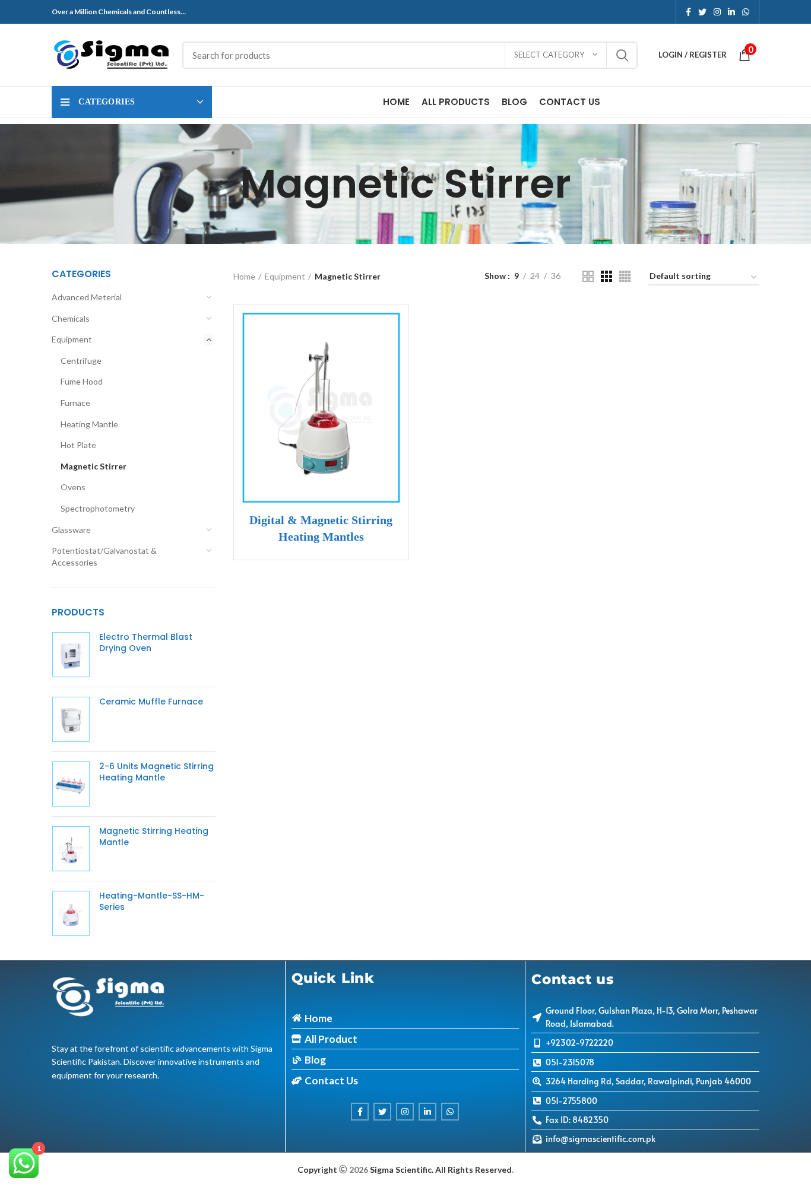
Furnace (75, 403)
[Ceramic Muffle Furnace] (71, 719)
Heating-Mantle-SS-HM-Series (151, 901)
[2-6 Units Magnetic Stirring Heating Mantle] (71, 784)
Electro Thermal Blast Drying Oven (145, 643)
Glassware (71, 530)
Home (244, 276)
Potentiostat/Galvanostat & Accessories (104, 556)
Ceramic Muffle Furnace (151, 701)
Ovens (73, 487)
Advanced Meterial (87, 297)
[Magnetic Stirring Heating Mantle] (71, 849)
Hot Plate (78, 445)
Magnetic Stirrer (93, 466)
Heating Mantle (89, 424)
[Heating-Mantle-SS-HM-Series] (71, 913)
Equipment (72, 339)
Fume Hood (82, 381)
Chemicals (71, 318)
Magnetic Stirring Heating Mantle (153, 837)
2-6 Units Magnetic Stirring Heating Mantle (156, 772)
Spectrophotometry (98, 508)
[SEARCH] (621, 55)
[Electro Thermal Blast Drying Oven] (71, 654)
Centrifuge (81, 361)
